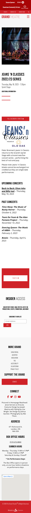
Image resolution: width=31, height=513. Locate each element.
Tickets (5, 12)
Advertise (14, 355)
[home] (11, 17)
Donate (14, 382)
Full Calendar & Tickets (14, 119)
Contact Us (13, 12)
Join (7, 325)
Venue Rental (14, 352)
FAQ (15, 361)
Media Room (14, 358)
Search (28, 12)
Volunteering (15, 366)
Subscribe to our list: (15, 317)
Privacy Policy (15, 369)
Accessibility (14, 363)
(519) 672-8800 (15, 442)
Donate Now (22, 12)
